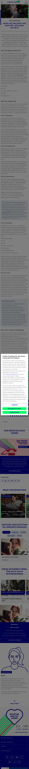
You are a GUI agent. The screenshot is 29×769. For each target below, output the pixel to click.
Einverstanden (14, 412)
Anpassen (14, 405)
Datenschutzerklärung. (12, 374)
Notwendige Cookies (14, 408)
